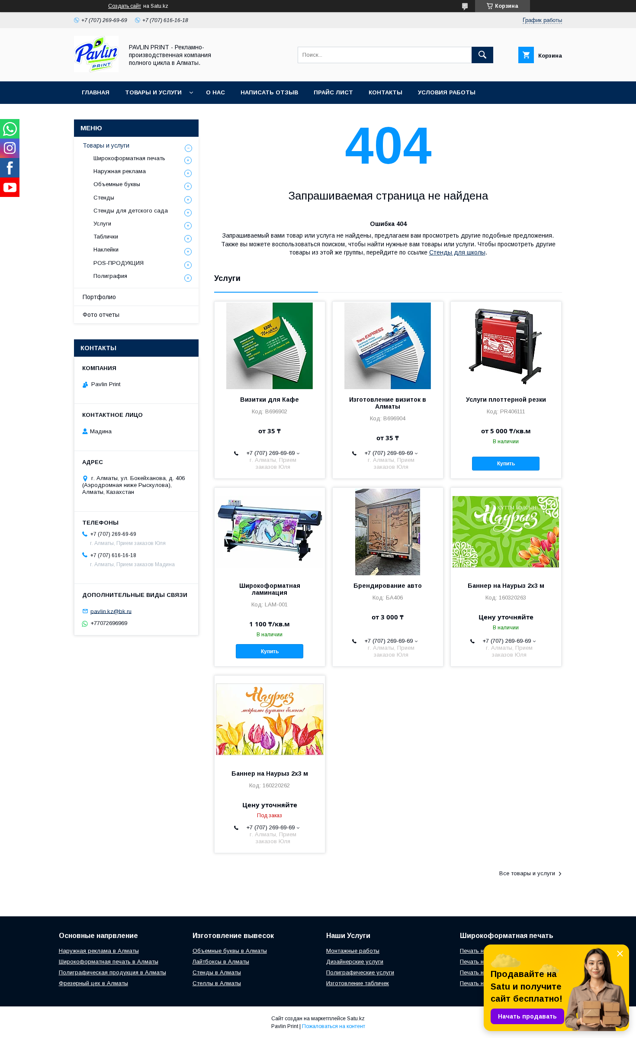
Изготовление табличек (357, 983)
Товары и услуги (153, 92)
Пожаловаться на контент (333, 1026)
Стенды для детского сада (130, 210)
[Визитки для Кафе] (270, 345)
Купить (506, 464)
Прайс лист (333, 92)
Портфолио (99, 296)
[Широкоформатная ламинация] (270, 531)
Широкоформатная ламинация (269, 589)
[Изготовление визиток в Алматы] (388, 345)
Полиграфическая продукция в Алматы (112, 972)
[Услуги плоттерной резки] (506, 345)
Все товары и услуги (527, 873)
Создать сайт (124, 6)
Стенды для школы (457, 252)
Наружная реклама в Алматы (99, 951)
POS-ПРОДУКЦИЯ (118, 263)
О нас (215, 92)
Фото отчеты (101, 314)
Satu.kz (356, 1018)
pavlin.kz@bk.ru (111, 611)
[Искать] (482, 55)
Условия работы (446, 92)
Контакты (385, 92)
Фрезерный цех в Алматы (93, 983)
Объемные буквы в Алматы (230, 951)
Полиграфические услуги (360, 972)
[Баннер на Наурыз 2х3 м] (506, 531)
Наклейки (106, 249)
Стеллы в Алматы (217, 983)
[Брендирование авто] (388, 531)
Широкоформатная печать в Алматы (108, 961)
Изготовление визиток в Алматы (387, 403)
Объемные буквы (116, 184)
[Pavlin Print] (96, 70)
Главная (95, 92)
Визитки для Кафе (269, 399)
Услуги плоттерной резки (506, 399)
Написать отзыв (269, 92)
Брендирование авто (387, 585)
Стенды (103, 197)
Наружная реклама (119, 171)
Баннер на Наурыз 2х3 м (506, 585)
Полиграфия (110, 276)
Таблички (105, 236)
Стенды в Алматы (217, 972)
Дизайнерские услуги (354, 961)
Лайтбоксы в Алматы (221, 961)
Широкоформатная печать (129, 158)
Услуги (102, 223)
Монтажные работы (352, 951)
